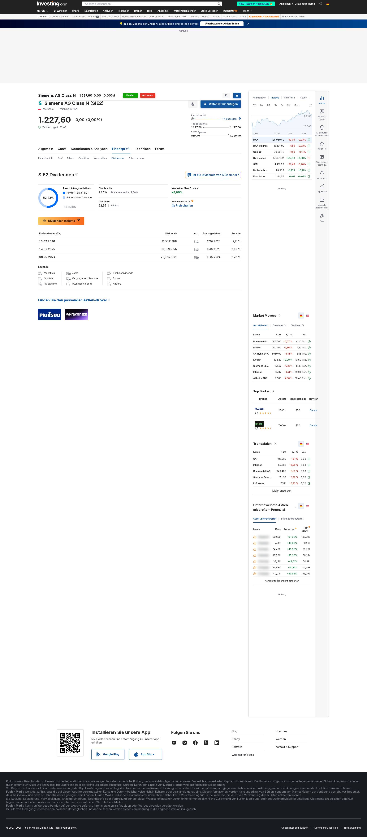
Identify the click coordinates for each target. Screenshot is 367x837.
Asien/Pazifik (230, 16)
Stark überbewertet (292, 518)
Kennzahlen (100, 158)
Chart (62, 149)
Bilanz (70, 158)
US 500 (257, 151)
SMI (255, 164)
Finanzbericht (45, 158)
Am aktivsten (260, 325)
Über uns (281, 731)
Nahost (216, 16)
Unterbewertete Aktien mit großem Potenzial (270, 507)
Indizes (275, 97)
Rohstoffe (289, 97)
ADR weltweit (156, 16)
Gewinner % (280, 325)
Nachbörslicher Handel (134, 16)
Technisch (143, 149)
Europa (205, 16)
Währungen (259, 97)
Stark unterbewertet (264, 518)
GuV (60, 158)
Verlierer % (297, 325)
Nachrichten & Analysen (89, 149)
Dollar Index (260, 170)
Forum (160, 149)
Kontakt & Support (287, 746)
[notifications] (321, 3)
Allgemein (45, 149)
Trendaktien (262, 444)
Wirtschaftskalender (185, 11)
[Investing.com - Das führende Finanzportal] (52, 4)
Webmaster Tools (243, 754)
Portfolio (237, 746)
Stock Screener (209, 11)
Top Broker (261, 391)
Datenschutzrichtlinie (326, 827)
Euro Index (259, 176)
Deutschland (78, 16)
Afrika (243, 16)
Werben (281, 739)
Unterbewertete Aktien (293, 16)
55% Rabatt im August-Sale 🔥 (256, 3)
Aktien (42, 16)
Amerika (194, 16)
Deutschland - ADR (177, 16)
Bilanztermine (136, 158)
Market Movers (264, 315)
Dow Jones (259, 158)
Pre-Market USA (110, 16)
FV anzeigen (230, 118)
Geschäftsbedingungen (294, 827)
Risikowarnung (352, 827)
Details (313, 410)
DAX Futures (260, 145)
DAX (255, 139)
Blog (234, 731)
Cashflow (83, 158)
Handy (236, 739)
